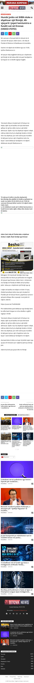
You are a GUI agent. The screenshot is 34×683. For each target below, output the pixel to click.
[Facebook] (2, 33)
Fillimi (6, 676)
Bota (12, 627)
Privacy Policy (13, 676)
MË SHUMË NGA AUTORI (23, 415)
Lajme (2, 656)
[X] (6, 33)
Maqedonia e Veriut (5, 661)
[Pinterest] (10, 33)
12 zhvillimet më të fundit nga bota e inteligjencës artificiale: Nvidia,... (15, 564)
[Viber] (17, 33)
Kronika (2, 664)
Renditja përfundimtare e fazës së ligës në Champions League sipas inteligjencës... (16, 591)
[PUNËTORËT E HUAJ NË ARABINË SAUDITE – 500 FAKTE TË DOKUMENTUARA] (6, 436)
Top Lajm (8, 14)
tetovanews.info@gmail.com (20, 610)
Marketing (20, 676)
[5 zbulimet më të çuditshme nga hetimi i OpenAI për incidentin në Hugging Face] (17, 421)
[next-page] (18, 449)
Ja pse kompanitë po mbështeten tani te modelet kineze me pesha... (16, 537)
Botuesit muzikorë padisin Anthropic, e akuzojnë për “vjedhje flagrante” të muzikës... (15, 509)
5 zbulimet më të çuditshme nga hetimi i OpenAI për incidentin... (16, 480)
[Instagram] (14, 613)
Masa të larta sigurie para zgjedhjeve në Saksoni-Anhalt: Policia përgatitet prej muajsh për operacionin (6, 427)
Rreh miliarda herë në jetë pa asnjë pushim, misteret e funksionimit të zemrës (25, 407)
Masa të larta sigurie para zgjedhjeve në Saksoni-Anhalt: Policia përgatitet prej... (21, 625)
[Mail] (17, 613)
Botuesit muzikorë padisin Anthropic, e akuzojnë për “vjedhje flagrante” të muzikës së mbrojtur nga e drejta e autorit (28, 428)
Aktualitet (3, 659)
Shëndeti (3, 668)
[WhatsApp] (14, 33)
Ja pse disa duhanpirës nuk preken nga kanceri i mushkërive (8, 406)
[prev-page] (16, 449)
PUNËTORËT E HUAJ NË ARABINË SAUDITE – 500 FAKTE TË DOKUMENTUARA (6, 442)
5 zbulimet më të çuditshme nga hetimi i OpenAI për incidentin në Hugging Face (17, 427)
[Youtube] (27, 613)
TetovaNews (3, 483)
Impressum (26, 676)
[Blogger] (7, 613)
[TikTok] (20, 613)
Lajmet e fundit (17, 678)
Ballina (2, 11)
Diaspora (7, 11)
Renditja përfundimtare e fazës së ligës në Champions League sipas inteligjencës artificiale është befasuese (28, 443)
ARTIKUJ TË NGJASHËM (10, 415)
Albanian (6, 457)
